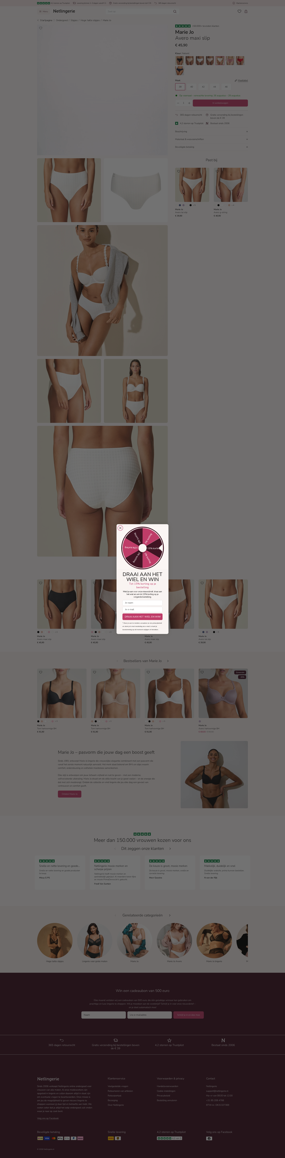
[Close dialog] (120, 528)
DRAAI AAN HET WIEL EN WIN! (142, 616)
